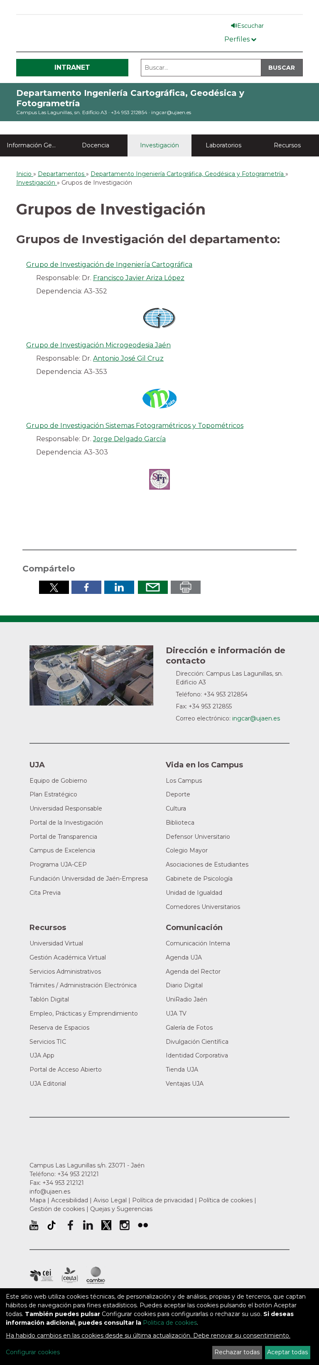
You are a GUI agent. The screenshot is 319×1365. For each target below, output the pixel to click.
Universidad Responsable (65, 808)
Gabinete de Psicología (199, 878)
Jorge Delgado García (129, 439)
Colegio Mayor (187, 850)
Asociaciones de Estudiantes (207, 864)
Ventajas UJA (185, 1083)
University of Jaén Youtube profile (33, 1225)
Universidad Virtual (56, 943)
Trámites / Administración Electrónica (83, 985)
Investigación (159, 145)
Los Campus (184, 780)
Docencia (95, 145)
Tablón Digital (49, 999)
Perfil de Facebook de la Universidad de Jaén (70, 1225)
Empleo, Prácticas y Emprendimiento (83, 1013)
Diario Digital (184, 985)
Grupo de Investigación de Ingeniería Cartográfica (109, 265)
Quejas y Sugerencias (121, 1209)
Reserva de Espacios (59, 1027)
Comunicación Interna (198, 943)
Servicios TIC (47, 1041)
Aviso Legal (110, 1200)
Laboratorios (223, 145)
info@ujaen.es (49, 1191)
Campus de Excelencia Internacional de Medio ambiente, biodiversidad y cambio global (95, 1275)
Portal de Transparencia (63, 836)
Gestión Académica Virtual (67, 957)
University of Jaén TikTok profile (51, 1225)
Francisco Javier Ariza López (138, 278)
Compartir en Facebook (86, 587)
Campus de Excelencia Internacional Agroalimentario (69, 1275)
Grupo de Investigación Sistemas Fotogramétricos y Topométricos (134, 426)
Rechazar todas (237, 1352)
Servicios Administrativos (65, 971)
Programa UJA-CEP (58, 864)
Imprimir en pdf (186, 587)
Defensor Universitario (198, 836)
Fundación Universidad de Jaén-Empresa (88, 878)
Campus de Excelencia (62, 850)
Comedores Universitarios (203, 907)
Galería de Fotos (189, 1027)
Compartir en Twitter (54, 587)
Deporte (178, 794)
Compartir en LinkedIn (119, 587)
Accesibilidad (69, 1200)
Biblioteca (180, 822)
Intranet (72, 67)
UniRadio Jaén (186, 999)
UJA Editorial (47, 1083)
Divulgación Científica (197, 1041)
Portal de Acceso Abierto (65, 1069)
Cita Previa (45, 892)
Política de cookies (226, 1200)
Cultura (176, 808)
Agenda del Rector (193, 971)
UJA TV (176, 1013)
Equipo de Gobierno (58, 780)
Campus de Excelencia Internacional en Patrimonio (41, 1275)
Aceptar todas (287, 1352)
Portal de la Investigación (66, 822)
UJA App (41, 1055)
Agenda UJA (184, 957)
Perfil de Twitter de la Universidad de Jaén (106, 1225)
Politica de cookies (170, 1322)
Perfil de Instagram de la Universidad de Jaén (125, 1225)
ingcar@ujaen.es (171, 112)
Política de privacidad (162, 1200)
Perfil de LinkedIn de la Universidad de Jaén (88, 1225)
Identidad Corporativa (197, 1055)
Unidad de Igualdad (194, 892)
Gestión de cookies (57, 1209)
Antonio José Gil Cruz (128, 358)
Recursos (287, 145)
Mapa (37, 1200)
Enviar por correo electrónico (153, 587)
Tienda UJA (182, 1069)
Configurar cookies (33, 1352)
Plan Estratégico (53, 794)
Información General (35, 145)
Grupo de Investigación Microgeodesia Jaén (98, 345)
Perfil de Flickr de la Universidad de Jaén (143, 1225)
